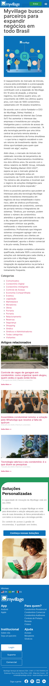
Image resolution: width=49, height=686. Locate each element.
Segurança (11, 322)
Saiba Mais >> (6, 384)
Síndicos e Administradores (19, 331)
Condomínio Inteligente (17, 287)
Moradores (11, 304)
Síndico (9, 328)
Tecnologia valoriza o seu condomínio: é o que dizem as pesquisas (23, 463)
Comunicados (12, 281)
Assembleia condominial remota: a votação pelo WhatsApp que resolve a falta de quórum (24, 420)
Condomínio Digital (15, 284)
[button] (46, 4)
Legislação (11, 298)
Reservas (10, 319)
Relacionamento (13, 316)
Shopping (10, 325)
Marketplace (12, 301)
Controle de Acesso (15, 289)
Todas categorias (14, 334)
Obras (9, 307)
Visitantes (10, 337)
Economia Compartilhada (18, 292)
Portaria (10, 310)
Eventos (10, 295)
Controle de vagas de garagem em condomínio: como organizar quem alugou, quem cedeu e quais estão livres (24, 375)
